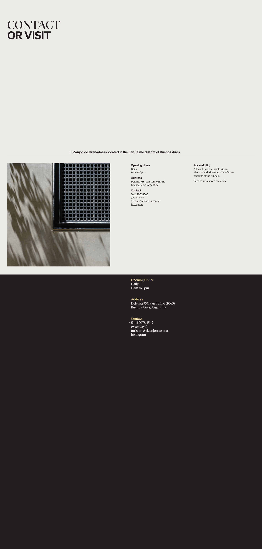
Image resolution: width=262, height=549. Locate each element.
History (94, 8)
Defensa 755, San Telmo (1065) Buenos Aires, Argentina (148, 183)
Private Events (140, 4)
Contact (199, 4)
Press (114, 8)
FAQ (133, 8)
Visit (92, 4)
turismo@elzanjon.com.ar (145, 201)
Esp (199, 8)
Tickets (241, 4)
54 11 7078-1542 (139, 194)
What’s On (116, 4)
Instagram (137, 204)
